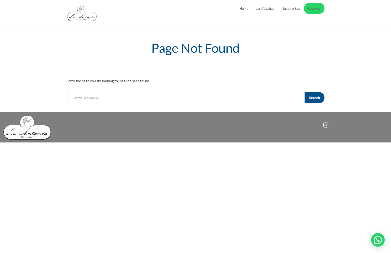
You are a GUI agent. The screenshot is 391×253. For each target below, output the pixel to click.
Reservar (314, 8)
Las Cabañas (264, 8)
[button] (378, 240)
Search (314, 98)
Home (243, 8)
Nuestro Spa (290, 8)
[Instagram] (325, 124)
